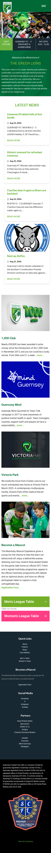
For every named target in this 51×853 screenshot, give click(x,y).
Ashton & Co (25, 727)
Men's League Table (19, 602)
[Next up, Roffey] (27, 238)
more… (40, 355)
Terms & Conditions (25, 841)
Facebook (25, 699)
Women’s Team (25, 661)
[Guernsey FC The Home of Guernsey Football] (7, 8)
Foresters (24, 741)
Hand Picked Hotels (24, 721)
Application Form (24, 685)
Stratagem (25, 747)
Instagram (25, 704)
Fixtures (25, 647)
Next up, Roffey (16, 256)
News (25, 650)
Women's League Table (21, 616)
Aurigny (25, 730)
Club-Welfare (25, 653)
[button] (25, 601)
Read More (13, 140)
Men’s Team (24, 658)
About (25, 644)
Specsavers (24, 724)
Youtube (25, 707)
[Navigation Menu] (43, 6)
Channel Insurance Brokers (24, 732)
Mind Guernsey (25, 744)
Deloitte (25, 738)
